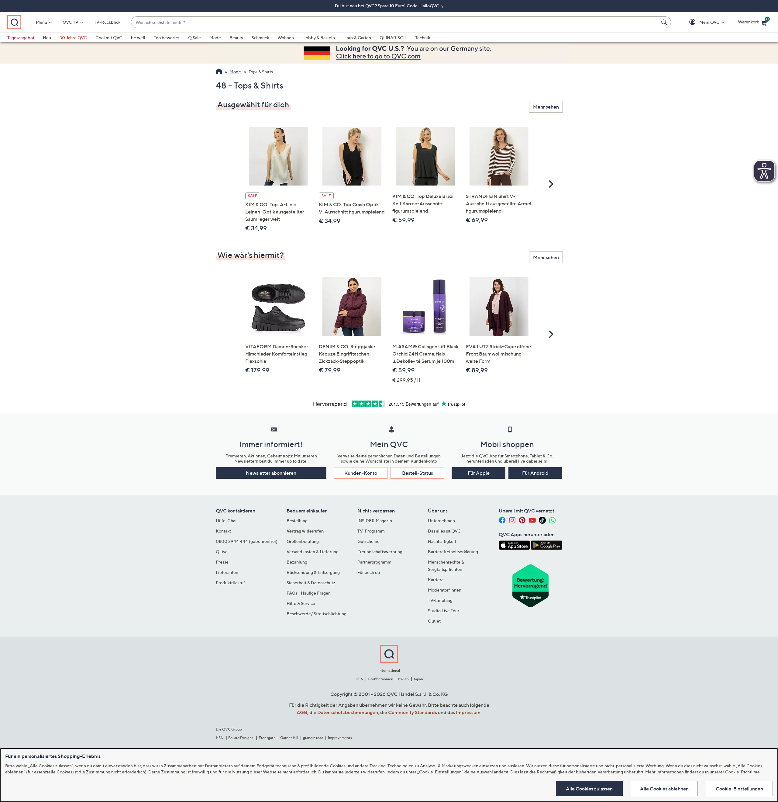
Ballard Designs (241, 737)
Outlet (434, 620)
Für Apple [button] (479, 473)
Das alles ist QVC (444, 530)
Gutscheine (368, 541)
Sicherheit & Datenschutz (311, 582)
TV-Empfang (440, 600)
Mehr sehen (546, 107)
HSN (220, 737)
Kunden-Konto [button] (360, 473)
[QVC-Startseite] (219, 72)
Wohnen (285, 37)
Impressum (468, 712)
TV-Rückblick (107, 22)
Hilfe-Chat (226, 520)
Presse (222, 561)
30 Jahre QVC (73, 37)
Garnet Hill (289, 737)
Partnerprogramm (374, 561)
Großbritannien (380, 679)
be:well (138, 37)
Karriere (436, 579)
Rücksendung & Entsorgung (313, 572)
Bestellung (297, 520)
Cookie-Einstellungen (739, 789)
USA (359, 679)
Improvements (340, 737)
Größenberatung (303, 541)
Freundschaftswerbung (379, 551)
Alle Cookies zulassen (589, 789)
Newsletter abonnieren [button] (271, 473)
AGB (302, 712)
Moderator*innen (444, 589)
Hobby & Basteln (318, 37)
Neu (47, 37)
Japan (418, 679)
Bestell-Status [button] (417, 473)
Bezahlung (297, 561)
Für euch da (368, 572)
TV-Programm (371, 530)
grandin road (313, 737)
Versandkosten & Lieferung (313, 551)
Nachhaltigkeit (442, 541)
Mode (215, 37)
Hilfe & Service (301, 603)
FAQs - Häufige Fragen (309, 592)
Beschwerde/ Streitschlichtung (316, 613)
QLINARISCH (393, 37)
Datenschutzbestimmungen (347, 712)
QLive (222, 551)
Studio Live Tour (443, 610)
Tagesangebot (20, 37)
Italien (403, 679)
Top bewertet (167, 37)
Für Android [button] (535, 473)
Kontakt (223, 530)
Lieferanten (227, 572)
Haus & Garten (357, 37)
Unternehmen (441, 520)
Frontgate (267, 737)
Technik (422, 37)
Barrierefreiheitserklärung (453, 551)
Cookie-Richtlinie (742, 771)
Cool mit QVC (108, 37)
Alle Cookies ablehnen (664, 789)
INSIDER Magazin (374, 520)
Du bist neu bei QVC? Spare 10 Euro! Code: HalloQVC (387, 5)
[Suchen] (665, 22)
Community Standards (412, 712)
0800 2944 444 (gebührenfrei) (246, 541)
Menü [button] (41, 22)
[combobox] (395, 22)
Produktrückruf (230, 582)
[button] (700, 22)
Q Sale (194, 37)
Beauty (236, 37)
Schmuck (260, 37)
